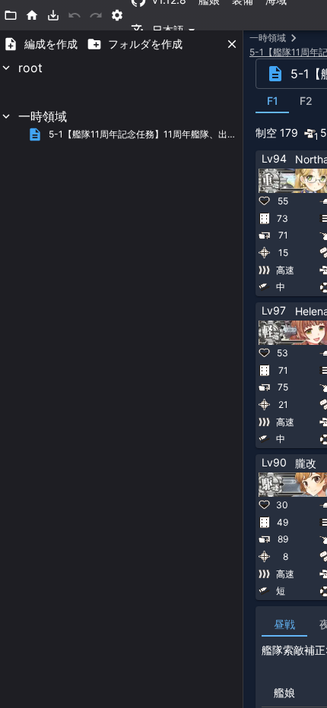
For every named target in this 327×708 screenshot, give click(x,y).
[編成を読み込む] (53, 15)
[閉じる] (232, 44)
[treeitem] (121, 82)
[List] (10, 15)
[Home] (32, 15)
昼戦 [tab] (284, 624)
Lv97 (274, 310)
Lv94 (274, 158)
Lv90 (274, 462)
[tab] (272, 101)
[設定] (117, 15)
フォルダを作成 (145, 43)
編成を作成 (51, 43)
